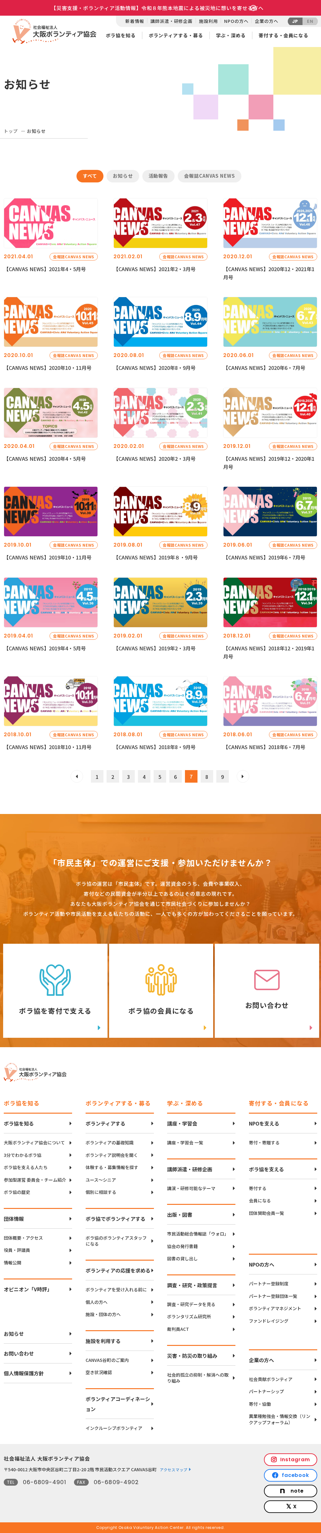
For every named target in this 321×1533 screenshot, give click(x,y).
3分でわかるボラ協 (22, 1155)
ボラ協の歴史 (17, 1192)
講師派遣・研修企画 (171, 21)
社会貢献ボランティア (270, 1379)
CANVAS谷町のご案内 (107, 1360)
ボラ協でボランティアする (115, 1218)
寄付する (257, 1188)
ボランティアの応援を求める (118, 1270)
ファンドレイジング (268, 1321)
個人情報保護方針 (24, 1373)
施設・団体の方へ (103, 1314)
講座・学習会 (182, 1123)
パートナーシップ (266, 1391)
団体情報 (14, 1218)
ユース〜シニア (101, 1180)
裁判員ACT (178, 1329)
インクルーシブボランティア (114, 1428)
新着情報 (134, 21)
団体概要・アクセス (23, 1238)
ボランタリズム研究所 (189, 1317)
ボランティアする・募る (176, 35)
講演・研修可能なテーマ (191, 1188)
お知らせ (14, 1333)
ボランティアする (105, 1123)
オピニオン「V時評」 (28, 1289)
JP (295, 21)
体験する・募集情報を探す (112, 1167)
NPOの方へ (236, 21)
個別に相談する (101, 1192)
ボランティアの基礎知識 (110, 1143)
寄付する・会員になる (283, 35)
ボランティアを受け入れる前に (116, 1290)
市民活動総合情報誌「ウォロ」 (198, 1234)
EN (310, 21)
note (297, 1490)
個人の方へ (97, 1302)
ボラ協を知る (120, 35)
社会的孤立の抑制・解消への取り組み (198, 1378)
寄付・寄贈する (264, 1143)
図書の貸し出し (182, 1259)
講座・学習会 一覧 (185, 1143)
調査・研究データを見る (191, 1304)
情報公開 (12, 1263)
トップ (11, 131)
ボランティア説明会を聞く (112, 1155)
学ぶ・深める (231, 35)
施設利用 (208, 21)
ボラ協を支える (266, 1169)
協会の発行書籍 (182, 1246)
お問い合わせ (19, 1353)
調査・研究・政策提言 (192, 1285)
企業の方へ (266, 21)
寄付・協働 (260, 1404)
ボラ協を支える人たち (26, 1167)
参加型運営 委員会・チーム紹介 (35, 1180)
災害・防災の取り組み (192, 1355)
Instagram (295, 1459)
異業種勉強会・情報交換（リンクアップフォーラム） (279, 1419)
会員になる (260, 1201)
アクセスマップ (173, 1469)
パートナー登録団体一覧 (273, 1296)
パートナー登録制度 (268, 1284)
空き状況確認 (99, 1372)
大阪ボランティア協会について (34, 1143)
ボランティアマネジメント (275, 1308)
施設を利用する (103, 1341)
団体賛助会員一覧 (266, 1213)
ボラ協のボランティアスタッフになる (116, 1241)
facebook (295, 1475)
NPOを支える (264, 1123)
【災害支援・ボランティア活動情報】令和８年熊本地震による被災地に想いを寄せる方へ (157, 8)
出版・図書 (179, 1214)
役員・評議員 (17, 1250)
